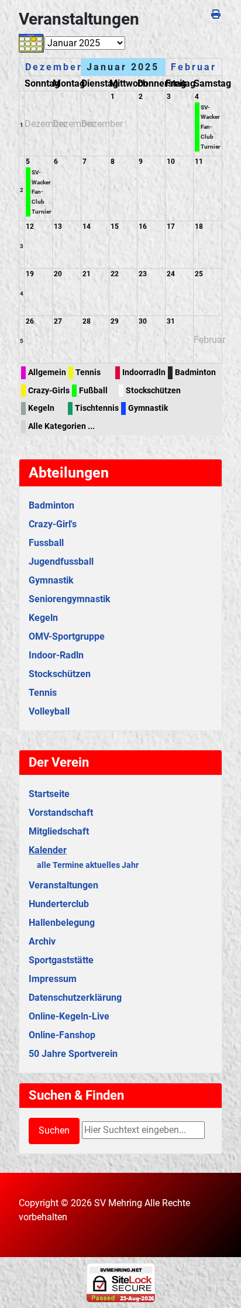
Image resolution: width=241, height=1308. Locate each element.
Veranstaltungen (63, 885)
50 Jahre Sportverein (73, 1053)
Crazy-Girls (49, 391)
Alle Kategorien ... (61, 426)
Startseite (49, 793)
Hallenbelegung (62, 922)
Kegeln (41, 408)
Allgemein (47, 372)
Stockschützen (153, 391)
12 (30, 226)
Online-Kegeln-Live (69, 1016)
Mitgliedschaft (59, 831)
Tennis (88, 372)
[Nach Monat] (31, 43)
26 (30, 321)
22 (115, 274)
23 (143, 274)
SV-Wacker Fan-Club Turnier (211, 127)
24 (171, 274)
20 (58, 274)
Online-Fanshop (62, 1035)
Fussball (46, 542)
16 (143, 226)
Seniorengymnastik (70, 599)
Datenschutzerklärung (75, 997)
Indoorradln (144, 372)
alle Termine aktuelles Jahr (88, 865)
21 (86, 274)
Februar (193, 67)
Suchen (54, 1130)
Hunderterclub (59, 903)
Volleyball (49, 711)
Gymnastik (148, 408)
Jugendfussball (61, 561)
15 (115, 226)
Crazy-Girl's (53, 524)
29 (115, 321)
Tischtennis (97, 408)
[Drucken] (216, 14)
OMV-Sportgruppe (67, 636)
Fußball (93, 391)
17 (171, 226)
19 (30, 274)
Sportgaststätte (61, 960)
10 (171, 161)
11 (199, 161)
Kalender (48, 850)
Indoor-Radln (56, 655)
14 (86, 226)
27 (58, 321)
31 (171, 321)
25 (199, 274)
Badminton (195, 372)
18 (199, 226)
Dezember (53, 67)
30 (143, 321)
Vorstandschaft (61, 812)
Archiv (42, 941)
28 (86, 321)
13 (58, 226)
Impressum (53, 978)
